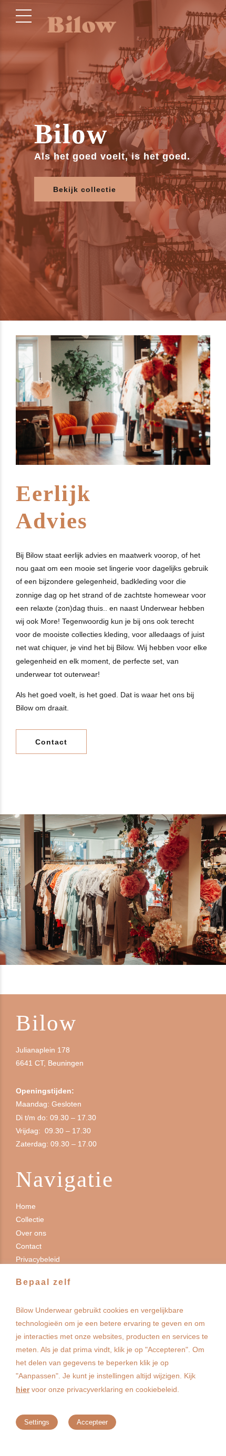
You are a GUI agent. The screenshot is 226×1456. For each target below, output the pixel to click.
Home (26, 1206)
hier (22, 1389)
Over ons (31, 1233)
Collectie (30, 1219)
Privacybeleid (38, 1259)
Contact (29, 1246)
